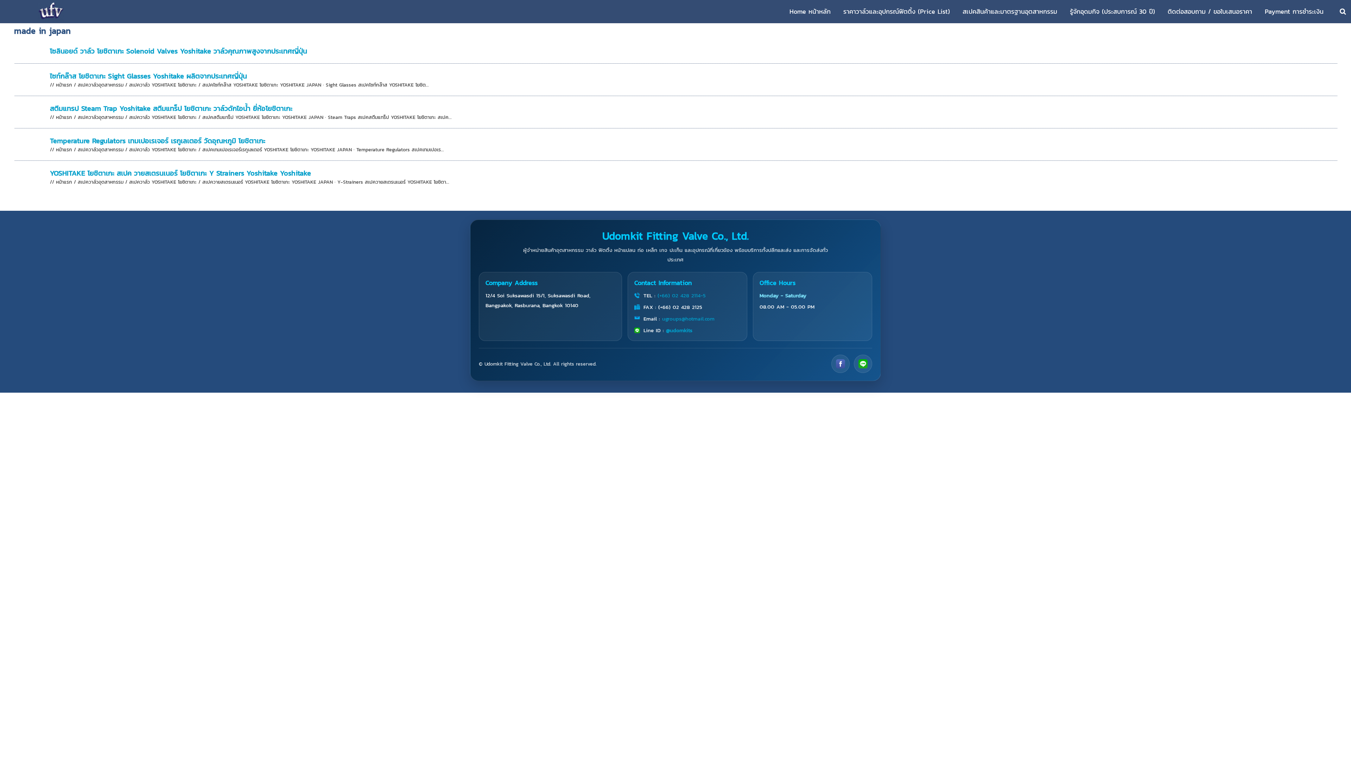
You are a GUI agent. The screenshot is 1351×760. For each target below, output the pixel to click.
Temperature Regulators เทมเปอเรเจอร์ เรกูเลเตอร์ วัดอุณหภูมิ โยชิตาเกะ (157, 140)
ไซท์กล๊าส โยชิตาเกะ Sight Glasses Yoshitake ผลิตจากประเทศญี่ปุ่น (148, 76)
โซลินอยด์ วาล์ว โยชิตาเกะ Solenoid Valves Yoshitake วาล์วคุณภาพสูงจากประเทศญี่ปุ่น (178, 51)
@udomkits (679, 330)
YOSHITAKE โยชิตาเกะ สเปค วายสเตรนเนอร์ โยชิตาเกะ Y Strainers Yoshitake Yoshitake (180, 173)
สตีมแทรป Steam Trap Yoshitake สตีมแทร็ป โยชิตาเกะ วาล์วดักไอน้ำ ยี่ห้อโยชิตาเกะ (171, 108)
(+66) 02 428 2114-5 (682, 295)
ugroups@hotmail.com (688, 319)
